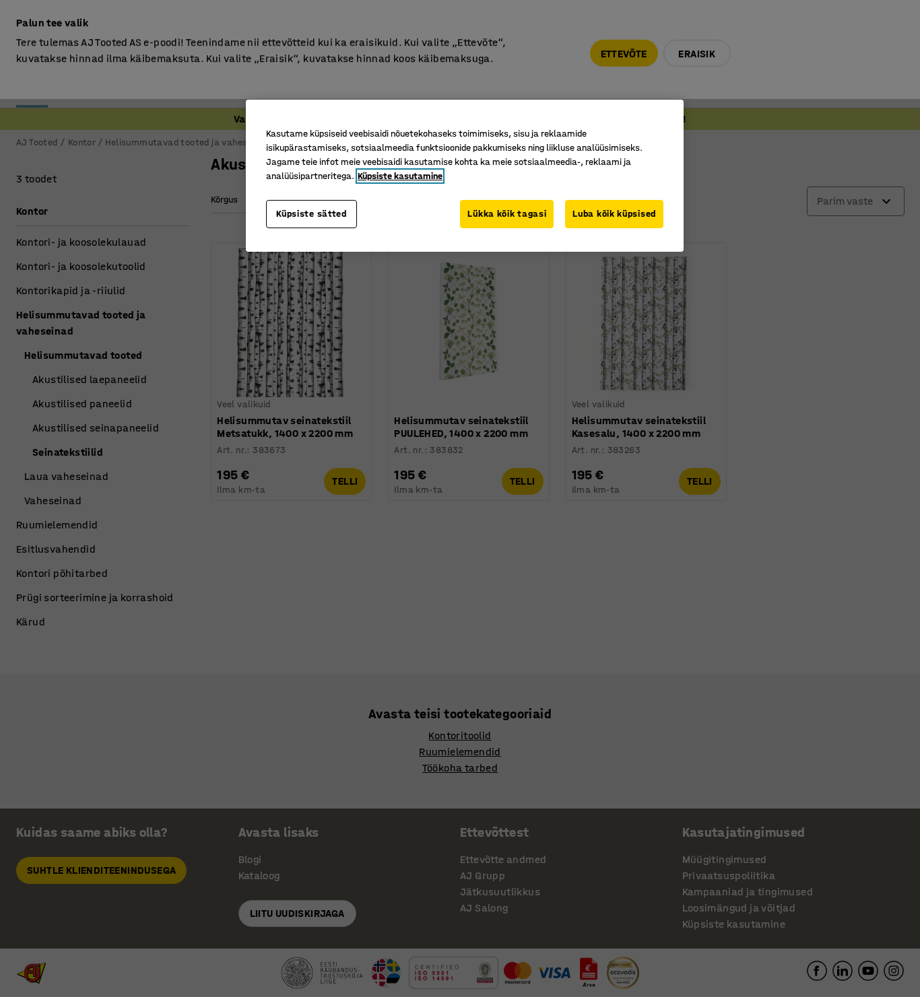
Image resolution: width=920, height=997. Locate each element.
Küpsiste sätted (311, 213)
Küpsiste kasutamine (400, 176)
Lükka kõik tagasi (506, 213)
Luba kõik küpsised (614, 213)
